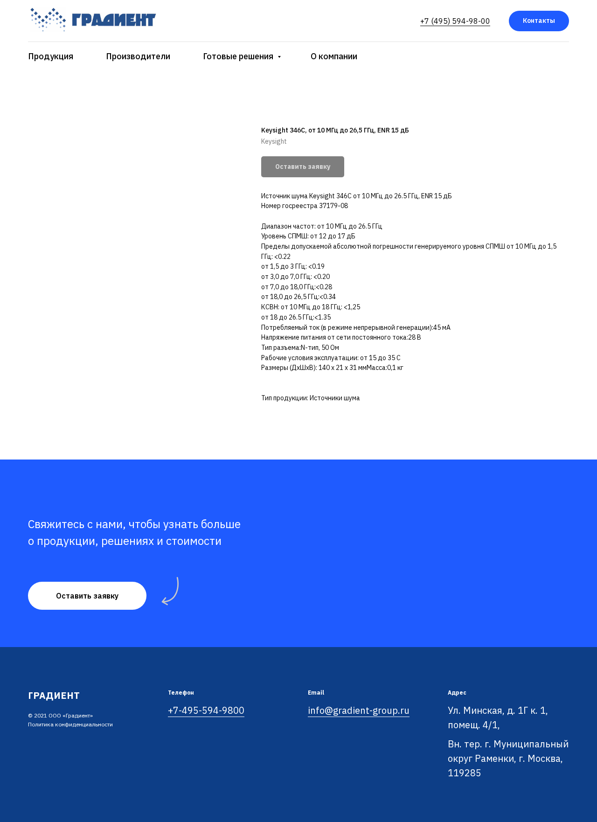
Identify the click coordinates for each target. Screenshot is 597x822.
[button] (87, 596)
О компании (334, 56)
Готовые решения (239, 56)
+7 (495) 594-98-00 (455, 21)
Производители (138, 56)
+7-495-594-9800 (206, 710)
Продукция (50, 56)
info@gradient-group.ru (359, 710)
